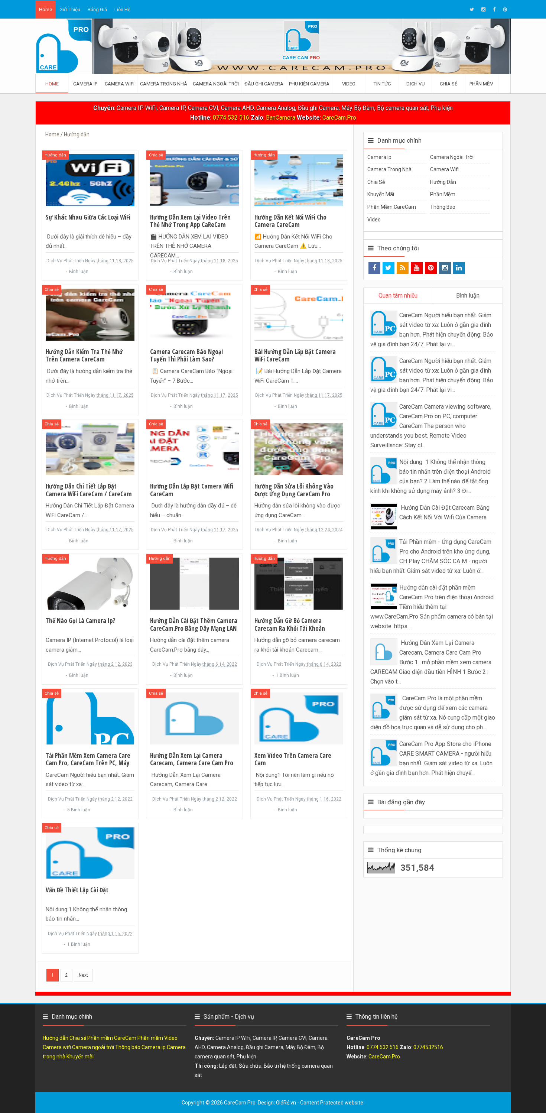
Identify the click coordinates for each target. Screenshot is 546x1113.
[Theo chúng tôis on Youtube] (417, 268)
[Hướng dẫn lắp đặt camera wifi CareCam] (194, 448)
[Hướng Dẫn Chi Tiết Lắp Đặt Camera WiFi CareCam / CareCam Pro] (90, 448)
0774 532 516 (231, 117)
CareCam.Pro (339, 117)
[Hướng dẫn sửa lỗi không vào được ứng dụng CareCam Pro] (298, 448)
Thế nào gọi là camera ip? (81, 620)
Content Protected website (331, 1103)
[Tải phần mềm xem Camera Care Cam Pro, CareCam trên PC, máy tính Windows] (90, 717)
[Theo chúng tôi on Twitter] (388, 268)
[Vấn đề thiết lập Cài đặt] (90, 852)
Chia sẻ (156, 155)
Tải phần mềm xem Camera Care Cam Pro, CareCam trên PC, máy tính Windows (88, 763)
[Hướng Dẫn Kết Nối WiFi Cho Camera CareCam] (298, 179)
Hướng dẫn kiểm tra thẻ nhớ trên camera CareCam (84, 355)
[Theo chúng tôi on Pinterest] (431, 268)
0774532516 (428, 1047)
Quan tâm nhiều (397, 295)
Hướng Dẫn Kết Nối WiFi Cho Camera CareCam (290, 221)
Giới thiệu (69, 9)
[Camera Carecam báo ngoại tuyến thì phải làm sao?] (194, 314)
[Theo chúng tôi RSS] (403, 268)
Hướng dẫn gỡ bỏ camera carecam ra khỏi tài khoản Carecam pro (289, 628)
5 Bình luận (78, 809)
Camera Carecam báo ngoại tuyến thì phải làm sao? (186, 355)
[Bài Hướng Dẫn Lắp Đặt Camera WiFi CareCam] (298, 314)
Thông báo (442, 207)
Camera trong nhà (389, 169)
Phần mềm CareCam (391, 207)
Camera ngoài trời (452, 157)
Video (374, 220)
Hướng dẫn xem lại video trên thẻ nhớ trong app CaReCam (190, 221)
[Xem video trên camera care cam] (298, 717)
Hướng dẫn (55, 155)
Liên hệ (122, 9)
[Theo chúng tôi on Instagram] (445, 268)
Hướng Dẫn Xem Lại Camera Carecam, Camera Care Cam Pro (191, 759)
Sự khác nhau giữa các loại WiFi (88, 217)
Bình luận (79, 271)
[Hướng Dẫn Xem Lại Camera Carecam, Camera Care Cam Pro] (194, 717)
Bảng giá (97, 9)
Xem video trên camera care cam (292, 759)
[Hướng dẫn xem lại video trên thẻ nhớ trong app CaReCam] (194, 179)
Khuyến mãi (380, 194)
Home (45, 9)
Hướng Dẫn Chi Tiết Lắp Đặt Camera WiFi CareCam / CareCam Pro (89, 494)
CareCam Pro (240, 1103)
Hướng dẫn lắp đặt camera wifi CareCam (191, 490)
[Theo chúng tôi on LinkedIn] (459, 268)
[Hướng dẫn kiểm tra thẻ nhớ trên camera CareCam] (90, 314)
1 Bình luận (287, 675)
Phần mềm (442, 194)
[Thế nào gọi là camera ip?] (90, 583)
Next (83, 975)
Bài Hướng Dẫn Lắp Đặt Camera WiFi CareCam (295, 355)
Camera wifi (444, 169)
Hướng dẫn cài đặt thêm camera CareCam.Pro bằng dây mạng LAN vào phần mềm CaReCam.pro (193, 628)
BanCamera (281, 117)
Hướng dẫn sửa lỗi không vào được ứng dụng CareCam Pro (294, 490)
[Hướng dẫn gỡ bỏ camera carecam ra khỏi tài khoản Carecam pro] (298, 583)
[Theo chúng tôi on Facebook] (374, 268)
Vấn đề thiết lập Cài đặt (77, 890)
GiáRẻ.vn (286, 1103)
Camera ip (379, 157)
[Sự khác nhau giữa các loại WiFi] (90, 179)
